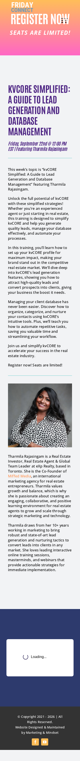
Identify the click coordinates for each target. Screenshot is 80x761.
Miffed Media (19, 476)
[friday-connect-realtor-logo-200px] (22, 4)
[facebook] (35, 741)
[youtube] (44, 741)
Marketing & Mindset (42, 732)
